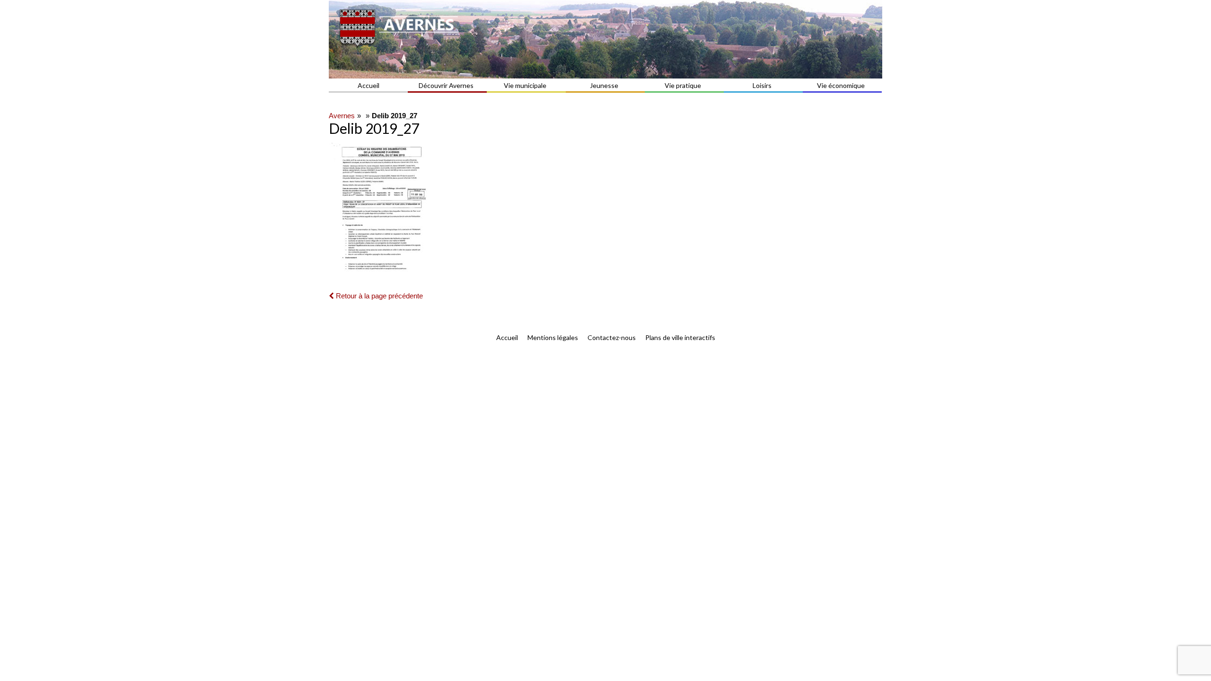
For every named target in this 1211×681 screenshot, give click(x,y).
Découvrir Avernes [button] (446, 85)
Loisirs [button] (762, 85)
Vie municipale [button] (525, 85)
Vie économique (841, 85)
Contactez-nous (612, 337)
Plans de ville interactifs (680, 337)
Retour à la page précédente (378, 296)
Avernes (342, 116)
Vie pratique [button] (683, 85)
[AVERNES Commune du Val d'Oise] (605, 39)
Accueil (368, 85)
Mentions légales (552, 337)
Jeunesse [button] (604, 85)
